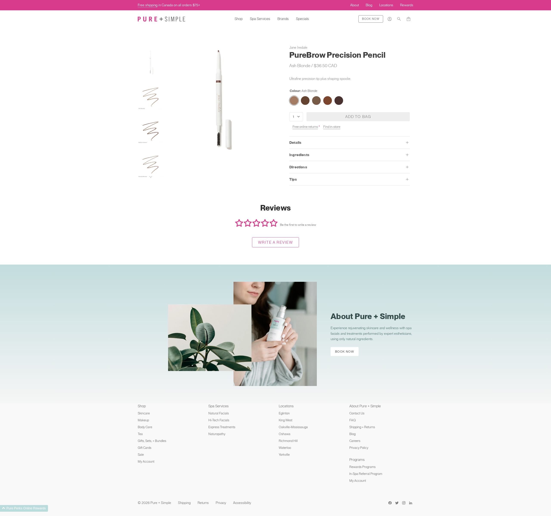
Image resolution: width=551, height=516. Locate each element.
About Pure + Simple (365, 406)
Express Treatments (221, 427)
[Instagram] (403, 502)
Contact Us (356, 413)
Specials (302, 19)
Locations (286, 406)
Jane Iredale (298, 47)
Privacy (221, 503)
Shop (239, 19)
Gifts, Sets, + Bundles (152, 441)
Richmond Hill (288, 441)
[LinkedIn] (410, 502)
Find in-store (331, 127)
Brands (283, 19)
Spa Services (260, 19)
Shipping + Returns (362, 427)
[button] (399, 19)
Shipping (184, 503)
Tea (140, 434)
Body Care (145, 427)
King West (285, 420)
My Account (146, 461)
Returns (203, 503)
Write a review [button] (275, 242)
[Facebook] (390, 502)
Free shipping (148, 5)
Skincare (144, 413)
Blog (352, 434)
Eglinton (284, 413)
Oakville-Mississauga (293, 427)
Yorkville (284, 455)
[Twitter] (396, 502)
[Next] (150, 177)
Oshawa (284, 434)
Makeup (143, 420)
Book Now (370, 18)
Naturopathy (216, 434)
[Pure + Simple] (161, 19)
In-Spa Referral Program (365, 474)
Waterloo (285, 448)
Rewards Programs (362, 467)
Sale (141, 455)
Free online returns (305, 127)
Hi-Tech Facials (218, 420)
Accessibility (242, 503)
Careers (354, 441)
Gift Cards (144, 448)
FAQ (352, 420)
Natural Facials (218, 413)
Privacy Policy (358, 448)
